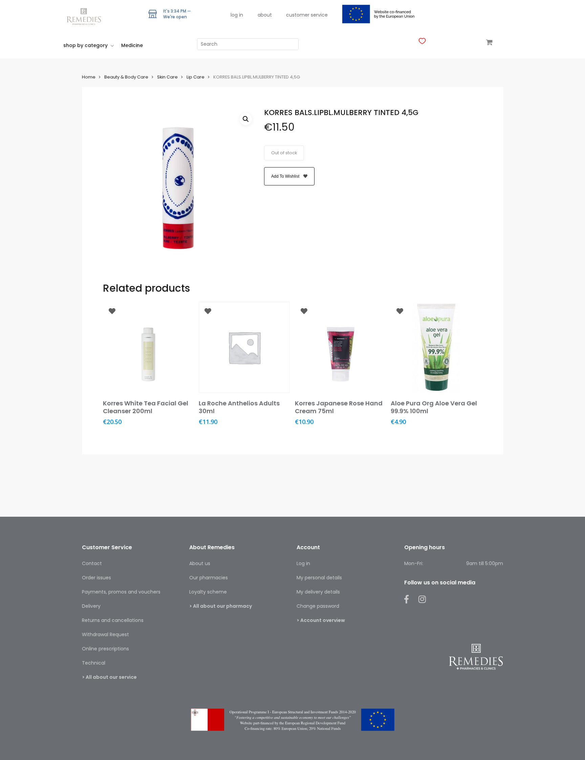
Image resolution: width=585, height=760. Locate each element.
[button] (246, 119)
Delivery (91, 606)
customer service (307, 15)
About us (199, 563)
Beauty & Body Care (126, 77)
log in (237, 15)
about (265, 15)
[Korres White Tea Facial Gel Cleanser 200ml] (148, 347)
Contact (92, 563)
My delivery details (318, 591)
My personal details (319, 577)
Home (88, 77)
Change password (318, 606)
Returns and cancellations (113, 620)
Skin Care (167, 77)
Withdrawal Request (105, 634)
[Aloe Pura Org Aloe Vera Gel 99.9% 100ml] (436, 347)
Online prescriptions (105, 648)
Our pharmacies (208, 577)
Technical (93, 663)
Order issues (96, 577)
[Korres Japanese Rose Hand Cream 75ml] (340, 347)
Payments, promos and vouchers (121, 591)
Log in (303, 563)
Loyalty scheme (208, 591)
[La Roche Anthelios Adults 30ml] (244, 347)
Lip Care (195, 77)
